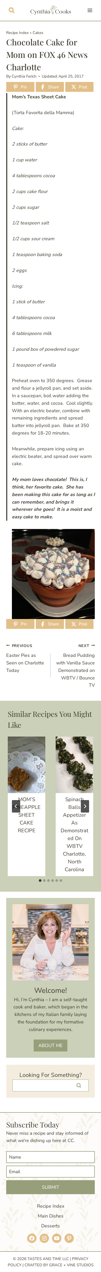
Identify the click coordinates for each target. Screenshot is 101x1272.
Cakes (38, 32)
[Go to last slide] (16, 806)
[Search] (78, 1085)
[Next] (85, 806)
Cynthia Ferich (24, 76)
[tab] (40, 880)
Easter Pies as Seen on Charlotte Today (25, 658)
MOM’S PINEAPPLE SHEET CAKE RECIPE (26, 815)
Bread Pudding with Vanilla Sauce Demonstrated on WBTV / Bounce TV (75, 665)
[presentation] (26, 765)
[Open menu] (90, 10)
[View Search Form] (11, 10)
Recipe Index (17, 32)
